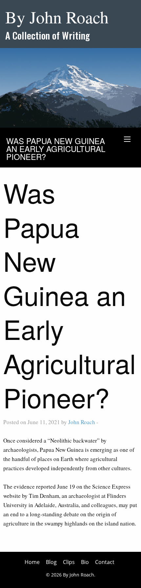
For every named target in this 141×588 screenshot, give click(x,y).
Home (32, 562)
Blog (51, 562)
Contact (104, 562)
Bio (85, 562)
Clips (69, 562)
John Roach (81, 422)
